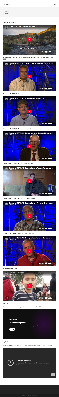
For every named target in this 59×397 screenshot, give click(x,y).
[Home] (3, 13)
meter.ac (6, 4)
